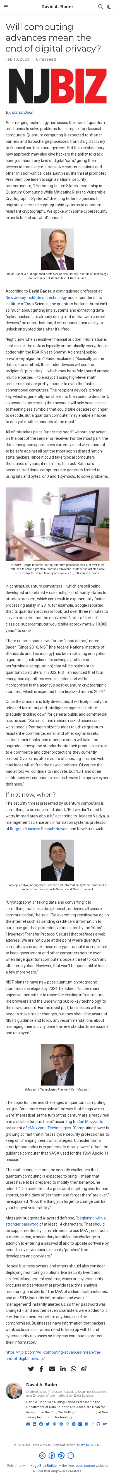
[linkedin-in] (63, 1369)
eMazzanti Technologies (49, 1128)
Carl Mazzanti (89, 1121)
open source (85, 1466)
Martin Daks (22, 112)
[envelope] (52, 1369)
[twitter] (31, 1369)
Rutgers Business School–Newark (39, 829)
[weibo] (84, 1369)
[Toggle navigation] (6, 7)
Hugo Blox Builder (44, 1466)
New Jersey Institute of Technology (36, 297)
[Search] (100, 7)
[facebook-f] (41, 1369)
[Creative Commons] (57, 1455)
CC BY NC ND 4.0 (88, 1445)
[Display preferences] (109, 7)
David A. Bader (57, 6)
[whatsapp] (73, 1369)
